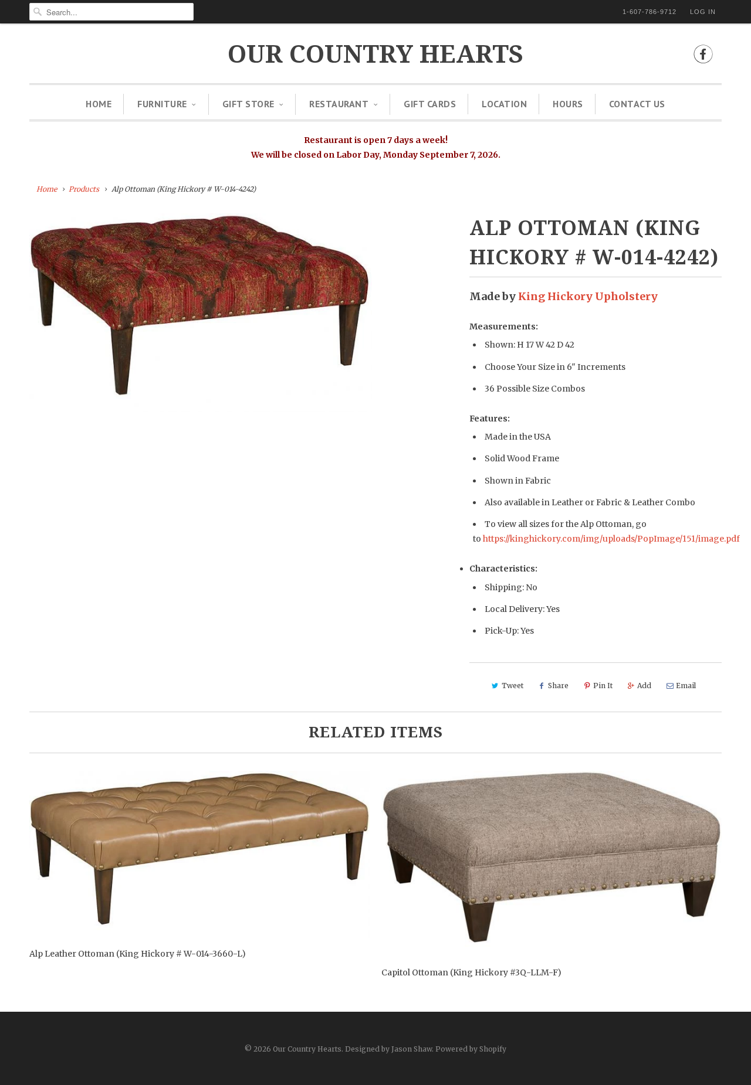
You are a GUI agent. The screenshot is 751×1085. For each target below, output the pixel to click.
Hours (568, 104)
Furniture (162, 104)
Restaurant (338, 104)
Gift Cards (430, 104)
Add (644, 685)
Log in (703, 11)
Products (84, 189)
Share (558, 685)
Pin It (603, 685)
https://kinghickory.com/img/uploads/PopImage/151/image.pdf (611, 538)
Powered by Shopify (470, 1049)
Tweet (512, 685)
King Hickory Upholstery (588, 296)
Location (504, 104)
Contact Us (637, 104)
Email (686, 685)
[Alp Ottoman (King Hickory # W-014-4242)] (200, 312)
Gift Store (248, 104)
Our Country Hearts (375, 54)
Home (98, 104)
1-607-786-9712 (649, 11)
